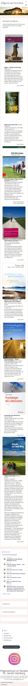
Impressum (6, 604)
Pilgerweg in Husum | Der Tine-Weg (14, 569)
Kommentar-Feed (8, 638)
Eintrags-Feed (7, 635)
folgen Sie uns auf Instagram (11, 647)
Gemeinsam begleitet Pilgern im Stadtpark (16, 573)
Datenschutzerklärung (9, 612)
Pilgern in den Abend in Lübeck (14, 577)
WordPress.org (7, 640)
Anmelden (6, 633)
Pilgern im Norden (12, 3)
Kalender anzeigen (6, 593)
